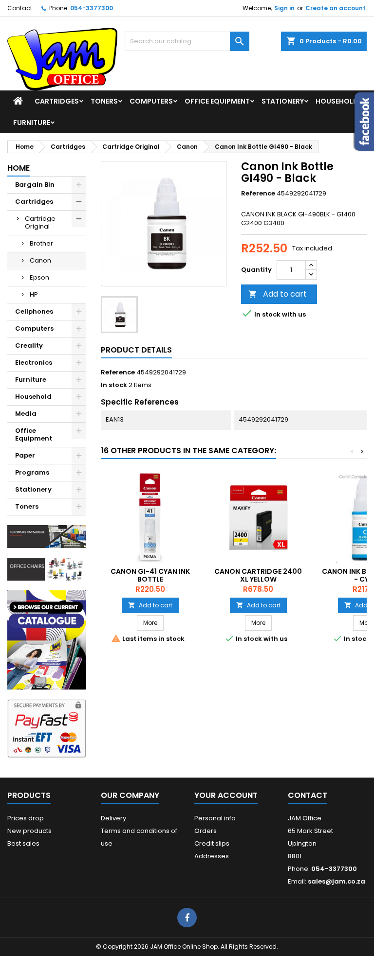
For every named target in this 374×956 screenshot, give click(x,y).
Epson (39, 277)
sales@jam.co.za (336, 881)
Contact (19, 8)
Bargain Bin (35, 184)
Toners (104, 101)
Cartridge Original (40, 222)
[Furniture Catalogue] (46, 536)
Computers (151, 101)
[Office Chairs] (46, 568)
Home (18, 168)
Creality (29, 345)
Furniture (31, 122)
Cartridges (57, 101)
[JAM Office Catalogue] (46, 639)
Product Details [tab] (136, 349)
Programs (32, 472)
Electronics (33, 362)
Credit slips (211, 843)
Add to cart (277, 294)
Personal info (215, 818)
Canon (40, 260)
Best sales (23, 843)
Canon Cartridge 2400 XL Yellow (258, 575)
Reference (258, 193)
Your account (226, 795)
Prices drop (25, 818)
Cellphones (34, 311)
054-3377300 (91, 8)
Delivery (113, 818)
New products (29, 830)
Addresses (211, 856)
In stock (114, 385)
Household (337, 101)
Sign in (284, 8)
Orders (205, 830)
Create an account (335, 8)
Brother (41, 243)
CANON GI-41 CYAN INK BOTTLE (150, 575)
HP (34, 294)
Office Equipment (217, 101)
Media (26, 413)
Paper (25, 455)
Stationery (283, 101)
